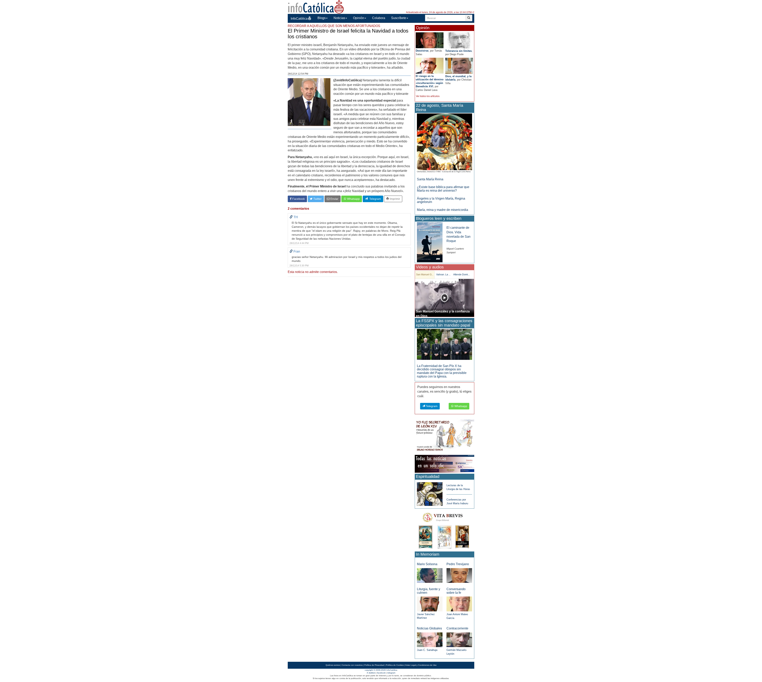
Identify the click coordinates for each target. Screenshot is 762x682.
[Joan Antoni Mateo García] (459, 603)
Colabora (378, 18)
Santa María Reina (430, 179)
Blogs (322, 18)
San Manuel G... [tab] (424, 274)
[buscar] (468, 18)
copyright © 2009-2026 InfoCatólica (381, 670)
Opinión (358, 18)
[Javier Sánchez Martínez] (430, 603)
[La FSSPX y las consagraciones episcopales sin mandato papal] (444, 344)
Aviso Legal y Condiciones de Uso (421, 665)
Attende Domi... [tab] (461, 274)
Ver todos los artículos (428, 96)
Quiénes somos (333, 665)
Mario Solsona (427, 564)
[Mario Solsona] (430, 575)
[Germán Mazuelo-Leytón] (459, 639)
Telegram (374, 198)
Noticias (339, 18)
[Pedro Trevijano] (459, 575)
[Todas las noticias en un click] (444, 463)
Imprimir (394, 198)
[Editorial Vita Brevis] (444, 529)
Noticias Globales (429, 628)
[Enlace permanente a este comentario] (291, 217)
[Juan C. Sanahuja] (430, 639)
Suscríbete (398, 18)
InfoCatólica (299, 18)
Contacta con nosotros (352, 665)
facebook (381, 673)
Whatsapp (353, 198)
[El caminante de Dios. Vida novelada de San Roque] (430, 242)
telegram (391, 673)
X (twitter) (371, 673)
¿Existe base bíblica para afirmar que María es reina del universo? (443, 188)
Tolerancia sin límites (458, 50)
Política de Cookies (395, 665)
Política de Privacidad (374, 665)
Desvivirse (422, 50)
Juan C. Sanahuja (427, 649)
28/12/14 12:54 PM (298, 73)
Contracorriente (457, 628)
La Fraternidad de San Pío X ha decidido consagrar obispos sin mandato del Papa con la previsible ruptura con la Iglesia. (442, 371)
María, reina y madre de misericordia (442, 209)
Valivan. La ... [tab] (443, 274)
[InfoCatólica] (316, 6)
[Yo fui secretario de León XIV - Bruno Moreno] (444, 436)
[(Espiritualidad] (430, 492)
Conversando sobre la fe (456, 590)
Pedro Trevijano (457, 564)
